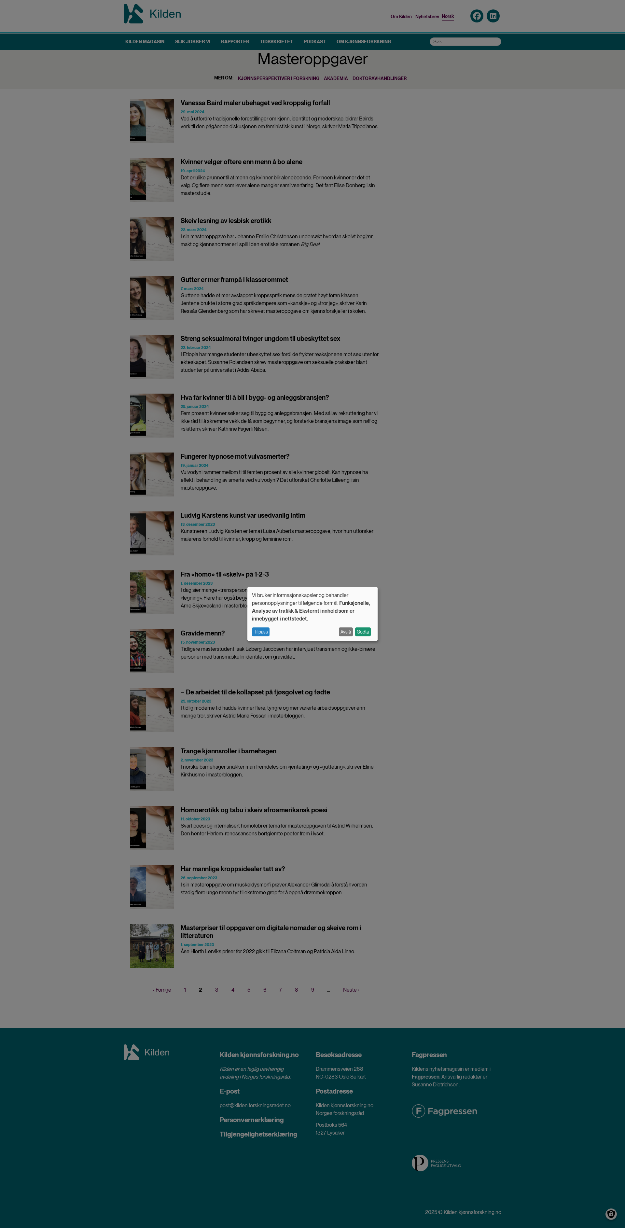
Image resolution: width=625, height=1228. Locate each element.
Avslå (345, 632)
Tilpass (261, 632)
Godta (363, 632)
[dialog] (312, 614)
